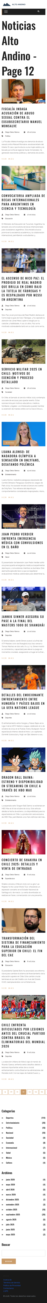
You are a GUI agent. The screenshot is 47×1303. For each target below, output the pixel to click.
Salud (7, 557)
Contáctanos (8, 1288)
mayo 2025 (10, 1234)
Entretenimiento (10, 474)
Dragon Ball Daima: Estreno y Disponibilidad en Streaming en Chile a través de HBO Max (22, 783)
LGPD (5, 1291)
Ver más (8, 159)
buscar (8, 1261)
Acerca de (7, 1280)
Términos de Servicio (11, 1283)
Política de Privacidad (12, 1285)
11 (17, 1092)
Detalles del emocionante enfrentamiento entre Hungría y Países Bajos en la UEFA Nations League (23, 701)
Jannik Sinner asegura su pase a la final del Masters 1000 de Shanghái (23, 620)
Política (7, 136)
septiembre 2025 (13, 1214)
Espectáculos (10, 878)
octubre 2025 (11, 1209)
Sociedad (8, 392)
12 (23, 1092)
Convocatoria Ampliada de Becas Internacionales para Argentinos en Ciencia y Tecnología (23, 202)
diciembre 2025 (12, 1199)
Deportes (8, 309)
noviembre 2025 (12, 1204)
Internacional (11, 1147)
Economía (10, 1142)
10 (11, 1092)
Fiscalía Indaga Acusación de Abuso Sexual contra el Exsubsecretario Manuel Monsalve (22, 117)
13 (29, 1092)
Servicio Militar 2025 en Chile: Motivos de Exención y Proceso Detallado (22, 375)
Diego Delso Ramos (12, 132)
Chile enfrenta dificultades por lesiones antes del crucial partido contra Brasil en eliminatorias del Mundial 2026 (23, 1035)
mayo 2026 (10, 1184)
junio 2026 (10, 1179)
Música (9, 1157)
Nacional (9, 1132)
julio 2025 (10, 1224)
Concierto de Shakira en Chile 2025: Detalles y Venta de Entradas (22, 864)
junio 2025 (10, 1229)
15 (42, 1092)
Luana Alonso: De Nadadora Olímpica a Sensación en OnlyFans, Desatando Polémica (21, 458)
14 (36, 1092)
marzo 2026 (11, 1194)
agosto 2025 (11, 1219)
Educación (9, 218)
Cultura (9, 1162)
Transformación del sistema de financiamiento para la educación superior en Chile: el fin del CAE (23, 946)
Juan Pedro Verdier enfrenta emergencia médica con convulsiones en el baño (22, 540)
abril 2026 (10, 1189)
